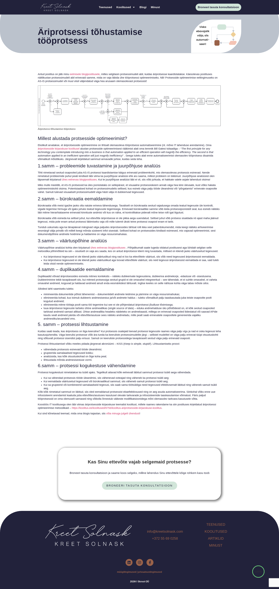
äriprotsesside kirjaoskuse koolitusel (58, 148)
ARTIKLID (216, 538)
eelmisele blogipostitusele (85, 74)
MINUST (215, 545)
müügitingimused (126, 572)
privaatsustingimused (150, 572)
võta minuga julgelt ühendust (123, 413)
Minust (155, 7)
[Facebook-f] (149, 562)
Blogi (143, 7)
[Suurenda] (214, 90)
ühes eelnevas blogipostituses (79, 179)
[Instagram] (139, 562)
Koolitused (123, 7)
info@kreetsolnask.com (165, 531)
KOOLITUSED (216, 531)
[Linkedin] (129, 562)
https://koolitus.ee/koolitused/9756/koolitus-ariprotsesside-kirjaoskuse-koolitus (116, 408)
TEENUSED (215, 524)
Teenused (105, 7)
